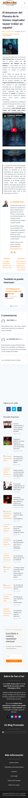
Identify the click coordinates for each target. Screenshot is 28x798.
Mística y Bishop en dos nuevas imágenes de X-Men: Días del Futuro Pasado (21, 264)
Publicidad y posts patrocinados (14, 767)
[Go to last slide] (6, 295)
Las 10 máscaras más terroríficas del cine (18, 587)
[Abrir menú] (24, 3)
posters (11, 34)
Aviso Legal (14, 776)
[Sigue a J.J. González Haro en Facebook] (11, 252)
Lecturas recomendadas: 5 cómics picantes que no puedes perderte (18, 427)
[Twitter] (14, 409)
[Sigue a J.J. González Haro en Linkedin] (14, 252)
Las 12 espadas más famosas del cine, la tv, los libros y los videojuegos (18, 544)
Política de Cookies (14, 785)
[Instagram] (19, 409)
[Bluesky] (19, 716)
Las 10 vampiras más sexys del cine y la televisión (18, 557)
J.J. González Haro (9, 31)
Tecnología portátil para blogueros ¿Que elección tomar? (7, 263)
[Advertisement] (14, 383)
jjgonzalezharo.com (16, 249)
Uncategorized (6, 35)
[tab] (10, 306)
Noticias (4, 34)
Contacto (14, 771)
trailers (16, 34)
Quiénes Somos (14, 762)
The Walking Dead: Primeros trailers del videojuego (14, 291)
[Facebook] (12, 716)
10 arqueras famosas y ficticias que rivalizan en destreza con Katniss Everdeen (18, 501)
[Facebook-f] (8, 409)
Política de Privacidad (14, 780)
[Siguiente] (22, 295)
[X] (8, 716)
